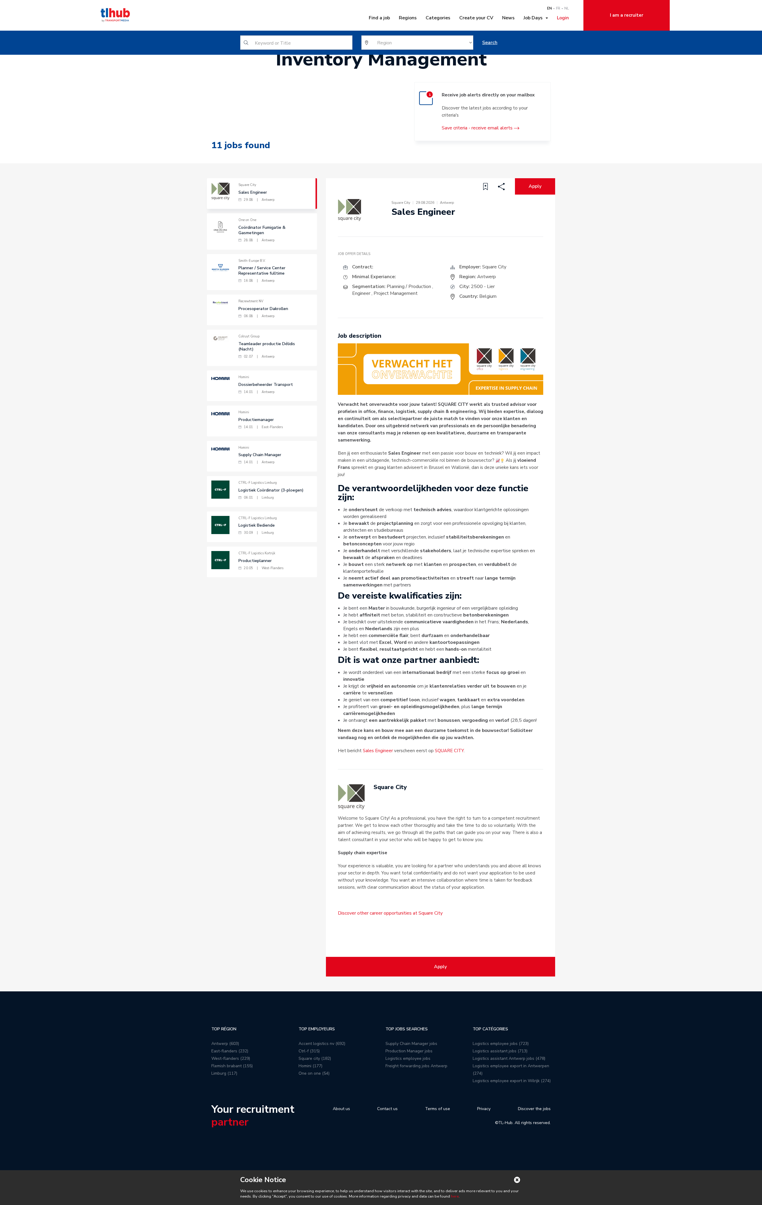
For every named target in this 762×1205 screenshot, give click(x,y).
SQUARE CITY (449, 751)
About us (341, 1109)
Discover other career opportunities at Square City (390, 913)
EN (549, 8)
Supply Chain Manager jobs (411, 1043)
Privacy (484, 1109)
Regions (408, 18)
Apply (535, 186)
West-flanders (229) (230, 1058)
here (455, 1196)
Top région (223, 1029)
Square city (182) (315, 1058)
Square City (494, 267)
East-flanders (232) (229, 1051)
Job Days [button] (534, 18)
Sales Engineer (378, 751)
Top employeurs (317, 1029)
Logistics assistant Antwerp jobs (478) (509, 1058)
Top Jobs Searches (406, 1029)
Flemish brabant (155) (232, 1066)
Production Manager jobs (408, 1051)
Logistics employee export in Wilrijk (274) (512, 1081)
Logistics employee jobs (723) (501, 1043)
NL (566, 8)
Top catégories (490, 1029)
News (508, 18)
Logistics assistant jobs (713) (500, 1051)
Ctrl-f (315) (309, 1051)
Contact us (387, 1109)
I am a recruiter (626, 15)
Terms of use (437, 1109)
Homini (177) (310, 1066)
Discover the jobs (534, 1109)
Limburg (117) (224, 1073)
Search (489, 42)
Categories (438, 18)
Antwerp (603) (225, 1043)
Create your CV (476, 18)
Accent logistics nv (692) (322, 1043)
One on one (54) (314, 1073)
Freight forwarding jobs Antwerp (416, 1066)
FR (558, 8)
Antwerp (486, 276)
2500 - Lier (483, 286)
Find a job (379, 18)
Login (563, 18)
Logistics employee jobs (407, 1058)
